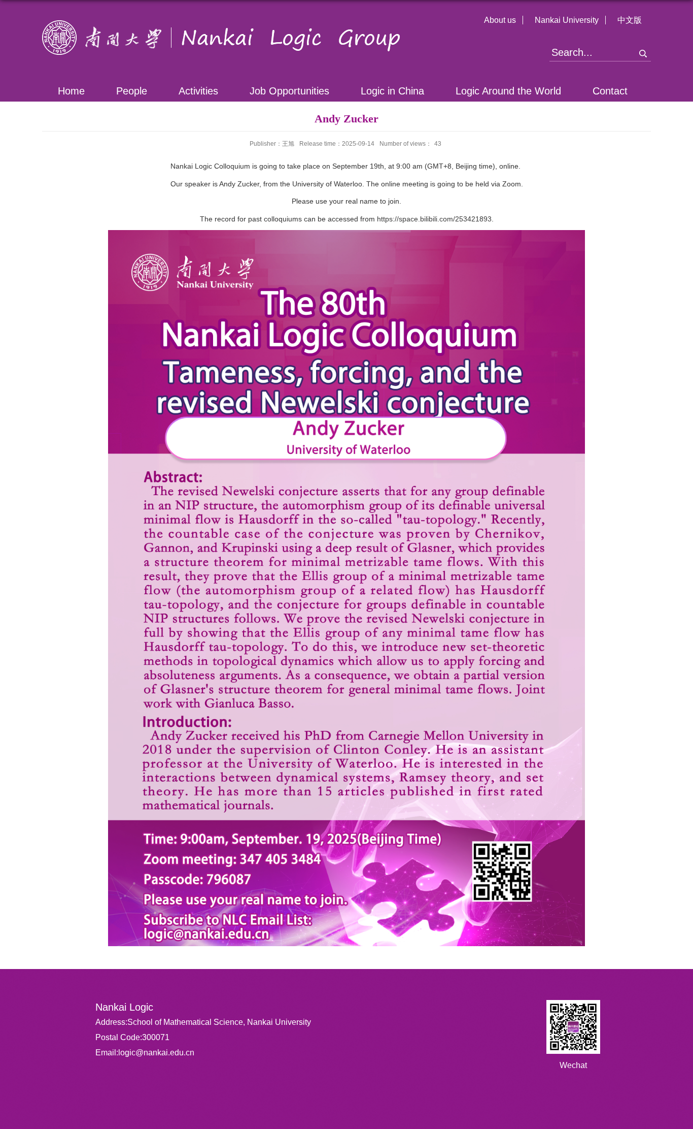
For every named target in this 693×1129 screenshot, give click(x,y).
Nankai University (567, 20)
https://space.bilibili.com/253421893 (434, 219)
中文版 (629, 20)
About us (500, 20)
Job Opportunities (289, 90)
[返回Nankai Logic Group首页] (221, 24)
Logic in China (392, 90)
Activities (198, 90)
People (131, 90)
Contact (610, 90)
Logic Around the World (508, 90)
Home (71, 90)
